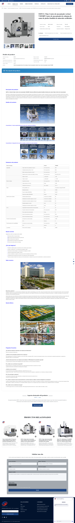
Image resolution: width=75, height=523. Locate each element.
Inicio (9, 3)
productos (22, 507)
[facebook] (2, 517)
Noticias (37, 3)
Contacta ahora (10, 445)
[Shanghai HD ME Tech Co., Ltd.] (3, 4)
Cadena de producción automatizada (42, 509)
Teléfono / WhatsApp (41, 461)
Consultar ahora (69, 3)
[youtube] (4, 517)
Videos (21, 3)
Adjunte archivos (11, 482)
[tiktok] (6, 517)
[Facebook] (64, 0)
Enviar (37, 490)
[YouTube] (73, 261)
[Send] (72, 521)
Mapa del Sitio (23, 511)
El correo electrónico (12, 461)
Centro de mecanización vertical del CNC (43, 506)
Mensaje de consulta (12, 472)
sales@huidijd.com (11, 0)
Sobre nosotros (29, 3)
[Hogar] (2, 8)
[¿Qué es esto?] (73, 259)
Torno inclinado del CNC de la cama (42, 507)
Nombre (10, 466)
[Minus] (72, 498)
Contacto (43, 3)
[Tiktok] (73, 264)
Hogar (21, 504)
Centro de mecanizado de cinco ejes (13, 8)
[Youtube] (66, 0)
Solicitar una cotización (53, 3)
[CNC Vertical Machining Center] (19, 28)
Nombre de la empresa (42, 466)
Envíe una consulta (37, 405)
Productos (15, 3)
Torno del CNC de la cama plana (41, 511)
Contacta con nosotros (24, 509)
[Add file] (55, 521)
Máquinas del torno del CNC (41, 504)
